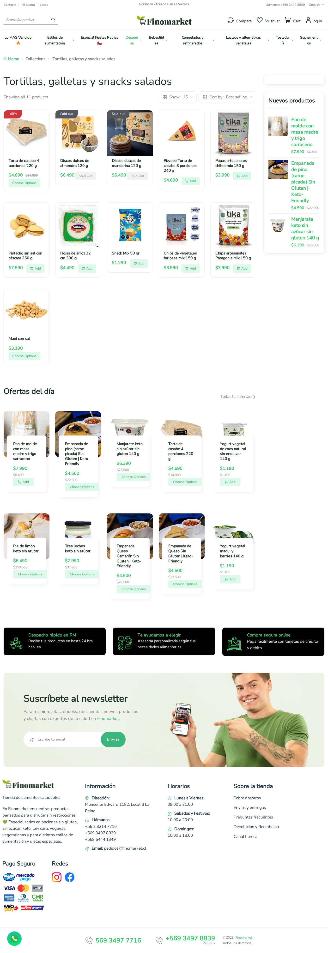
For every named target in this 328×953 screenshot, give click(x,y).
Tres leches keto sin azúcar (78, 548)
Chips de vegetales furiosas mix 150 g (180, 256)
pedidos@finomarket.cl (125, 848)
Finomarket (243, 937)
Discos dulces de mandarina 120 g (126, 163)
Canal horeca (245, 836)
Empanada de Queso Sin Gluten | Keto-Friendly (180, 553)
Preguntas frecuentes (253, 817)
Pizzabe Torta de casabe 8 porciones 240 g (180, 165)
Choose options (24, 183)
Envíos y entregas (250, 807)
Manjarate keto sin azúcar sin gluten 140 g (305, 228)
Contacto (10, 5)
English (314, 5)
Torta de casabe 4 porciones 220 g (24, 163)
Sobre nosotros (247, 798)
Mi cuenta (28, 5)
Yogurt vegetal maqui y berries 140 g (232, 551)
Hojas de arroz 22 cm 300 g (75, 256)
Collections (35, 59)
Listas (44, 5)
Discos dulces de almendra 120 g (74, 163)
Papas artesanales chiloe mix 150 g (231, 163)
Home (13, 59)
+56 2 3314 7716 (101, 826)
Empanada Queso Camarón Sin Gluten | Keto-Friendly (129, 556)
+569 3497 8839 (292, 5)
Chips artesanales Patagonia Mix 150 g (233, 256)
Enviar (113, 739)
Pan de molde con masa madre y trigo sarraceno (304, 132)
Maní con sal (19, 338)
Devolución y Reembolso (256, 826)
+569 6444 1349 (100, 839)
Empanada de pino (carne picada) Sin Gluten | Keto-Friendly (303, 182)
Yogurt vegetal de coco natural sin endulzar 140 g (233, 451)
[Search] (53, 19)
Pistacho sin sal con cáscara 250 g (25, 256)
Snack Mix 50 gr (126, 253)
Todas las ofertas (236, 396)
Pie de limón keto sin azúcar (26, 548)
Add (193, 181)
